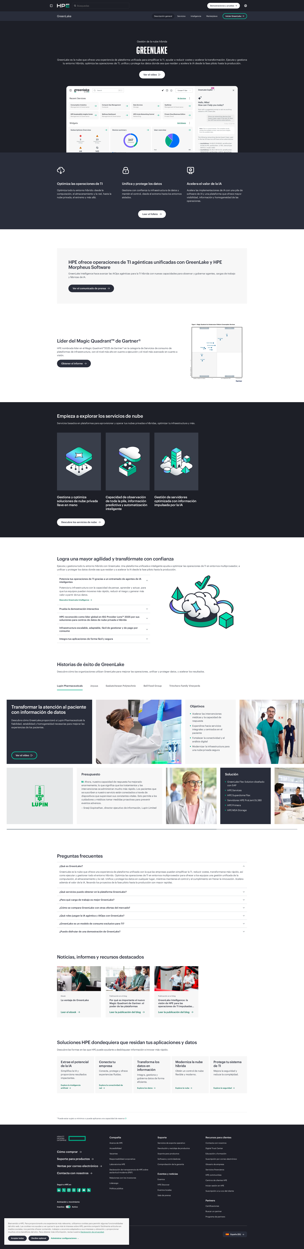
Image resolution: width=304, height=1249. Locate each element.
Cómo (67, 1151)
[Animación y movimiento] (68, 1207)
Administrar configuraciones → (65, 1238)
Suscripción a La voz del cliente (220, 1191)
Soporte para (73, 1158)
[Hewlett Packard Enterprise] (63, 5)
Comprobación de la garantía (171, 1164)
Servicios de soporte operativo (171, 1143)
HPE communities (213, 1175)
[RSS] (89, 1190)
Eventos (161, 1179)
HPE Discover (163, 1184)
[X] (64, 1190)
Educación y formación (216, 1153)
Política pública (116, 1188)
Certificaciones (212, 1206)
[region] (152, 992)
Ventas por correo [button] (77, 1166)
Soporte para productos (168, 1153)
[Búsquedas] (75, 5)
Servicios (181, 16)
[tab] (70, 685)
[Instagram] (69, 1190)
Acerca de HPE (116, 1143)
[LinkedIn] (59, 1190)
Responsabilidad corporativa (122, 1159)
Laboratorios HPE (117, 1164)
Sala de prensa (164, 1195)
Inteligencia (196, 16)
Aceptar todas (17, 1238)
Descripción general (163, 16)
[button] (51, 6)
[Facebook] (79, 1190)
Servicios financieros (215, 1169)
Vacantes (113, 1153)
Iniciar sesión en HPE (215, 1185)
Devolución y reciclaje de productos (174, 1148)
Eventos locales (165, 1190)
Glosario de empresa (215, 1164)
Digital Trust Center (214, 1148)
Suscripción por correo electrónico (221, 1159)
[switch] (67, 1207)
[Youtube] (84, 1190)
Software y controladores (169, 1159)
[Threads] (74, 1190)
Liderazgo (113, 1183)
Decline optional (38, 1238)
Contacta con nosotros (216, 1143)
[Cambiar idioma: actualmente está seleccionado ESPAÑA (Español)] (245, 5)
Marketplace (211, 16)
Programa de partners (215, 1216)
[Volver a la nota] (126, 1118)
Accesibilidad (115, 1148)
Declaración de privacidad (92, 1232)
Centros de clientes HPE (216, 1180)
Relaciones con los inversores (122, 1178)
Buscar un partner (214, 1211)
